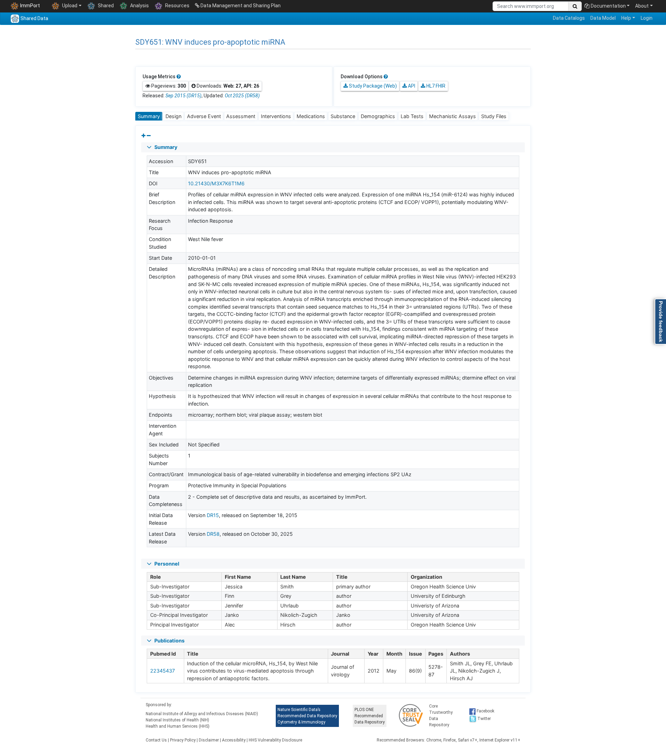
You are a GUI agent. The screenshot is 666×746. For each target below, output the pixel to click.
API (411, 86)
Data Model (603, 18)
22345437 (162, 671)
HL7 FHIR (435, 86)
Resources (176, 5)
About (642, 6)
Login (646, 18)
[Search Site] (575, 6)
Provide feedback (661, 321)
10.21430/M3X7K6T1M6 (216, 183)
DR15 (213, 515)
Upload (69, 5)
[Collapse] (149, 136)
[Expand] (143, 136)
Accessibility (234, 740)
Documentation (608, 6)
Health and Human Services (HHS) (178, 726)
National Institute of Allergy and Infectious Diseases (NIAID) (202, 713)
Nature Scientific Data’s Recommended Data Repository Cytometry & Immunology (307, 716)
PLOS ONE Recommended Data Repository (370, 716)
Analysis (139, 5)
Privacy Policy (183, 740)
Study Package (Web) (372, 86)
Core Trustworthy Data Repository (441, 715)
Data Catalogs (569, 18)
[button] (333, 147)
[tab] (148, 116)
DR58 (213, 534)
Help (626, 18)
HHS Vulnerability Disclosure (275, 740)
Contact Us (156, 740)
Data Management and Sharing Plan (240, 5)
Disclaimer (209, 740)
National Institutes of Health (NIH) (177, 720)
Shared (105, 5)
